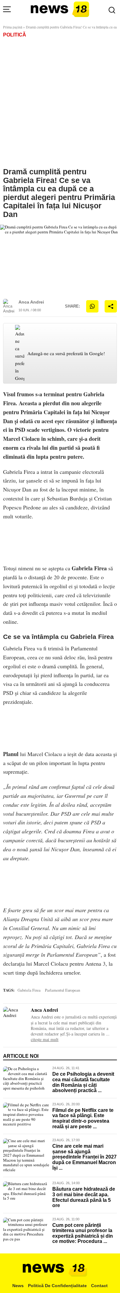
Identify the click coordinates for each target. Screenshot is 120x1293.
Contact (99, 1285)
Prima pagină (12, 26)
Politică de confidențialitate (57, 1285)
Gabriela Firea (89, 568)
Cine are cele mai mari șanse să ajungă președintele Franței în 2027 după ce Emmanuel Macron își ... (84, 1156)
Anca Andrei (31, 302)
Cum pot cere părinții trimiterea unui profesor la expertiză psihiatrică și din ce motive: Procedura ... (82, 1233)
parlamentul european (62, 990)
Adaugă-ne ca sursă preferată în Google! (66, 353)
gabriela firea (29, 990)
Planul (10, 754)
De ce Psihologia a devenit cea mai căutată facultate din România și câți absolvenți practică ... (83, 1082)
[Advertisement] (60, 101)
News (18, 1285)
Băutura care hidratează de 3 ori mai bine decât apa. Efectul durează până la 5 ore (83, 1197)
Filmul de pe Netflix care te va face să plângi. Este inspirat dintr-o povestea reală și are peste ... (83, 1118)
